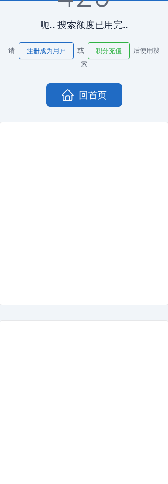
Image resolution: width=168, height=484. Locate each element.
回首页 (93, 95)
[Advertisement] (84, 213)
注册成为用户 (46, 51)
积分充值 (109, 51)
